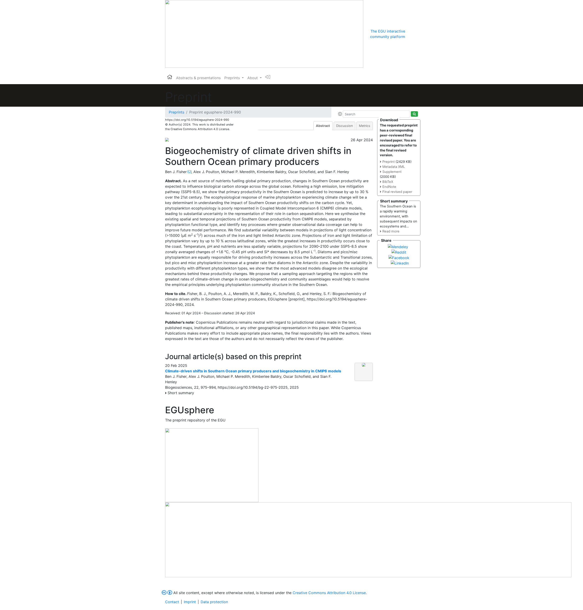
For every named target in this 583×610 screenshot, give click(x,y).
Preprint (388, 162)
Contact (172, 602)
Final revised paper (397, 192)
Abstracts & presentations (198, 78)
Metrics (364, 126)
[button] (340, 114)
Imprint (190, 602)
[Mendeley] (398, 246)
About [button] (253, 78)
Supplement (391, 172)
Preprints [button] (232, 78)
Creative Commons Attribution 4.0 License (329, 592)
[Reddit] (398, 252)
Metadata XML (393, 167)
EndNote (389, 187)
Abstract (323, 126)
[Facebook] (399, 257)
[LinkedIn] (400, 262)
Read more (390, 231)
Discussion (344, 126)
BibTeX (387, 182)
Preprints (176, 112)
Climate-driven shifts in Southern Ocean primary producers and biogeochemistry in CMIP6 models (253, 371)
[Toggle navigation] (411, 33)
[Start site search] (414, 114)
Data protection (214, 602)
